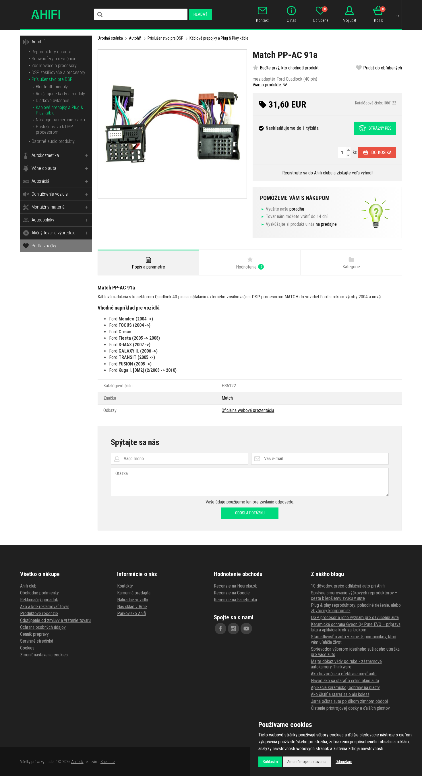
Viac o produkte (267, 84)
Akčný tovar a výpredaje (54, 233)
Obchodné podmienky (39, 593)
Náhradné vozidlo (132, 599)
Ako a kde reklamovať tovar (44, 606)
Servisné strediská (36, 641)
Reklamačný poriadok (39, 599)
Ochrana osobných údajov (43, 627)
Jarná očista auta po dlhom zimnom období (349, 701)
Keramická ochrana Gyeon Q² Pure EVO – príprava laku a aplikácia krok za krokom (355, 627)
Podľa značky (44, 245)
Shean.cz (107, 761)
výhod (366, 173)
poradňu (296, 209)
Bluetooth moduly (52, 87)
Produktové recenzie (39, 613)
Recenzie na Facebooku (235, 599)
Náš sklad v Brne (132, 606)
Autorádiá (40, 181)
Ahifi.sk (77, 761)
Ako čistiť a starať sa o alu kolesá (340, 694)
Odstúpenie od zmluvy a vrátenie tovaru (55, 620)
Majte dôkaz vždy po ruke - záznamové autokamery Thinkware (346, 664)
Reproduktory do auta (51, 52)
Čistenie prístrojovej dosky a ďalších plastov (350, 708)
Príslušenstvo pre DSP (52, 79)
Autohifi (39, 41)
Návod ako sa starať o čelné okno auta (345, 680)
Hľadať (200, 14)
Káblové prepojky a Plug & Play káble (218, 38)
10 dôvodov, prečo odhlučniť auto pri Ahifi (348, 586)
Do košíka (381, 152)
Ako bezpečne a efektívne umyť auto (344, 673)
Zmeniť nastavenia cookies (44, 655)
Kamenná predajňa (133, 593)
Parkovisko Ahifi (131, 613)
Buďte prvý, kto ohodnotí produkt (289, 68)
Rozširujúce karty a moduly (60, 93)
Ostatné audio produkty (53, 141)
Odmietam (344, 761)
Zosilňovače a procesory (54, 65)
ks (354, 152)
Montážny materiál (48, 207)
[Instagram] (233, 628)
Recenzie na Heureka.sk (235, 586)
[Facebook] (220, 628)
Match (227, 398)
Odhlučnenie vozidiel (50, 194)
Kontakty (125, 586)
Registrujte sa (294, 173)
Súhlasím (270, 761)
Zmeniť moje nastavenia (306, 761)
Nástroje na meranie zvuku (60, 119)
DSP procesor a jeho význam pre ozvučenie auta (355, 617)
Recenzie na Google (232, 593)
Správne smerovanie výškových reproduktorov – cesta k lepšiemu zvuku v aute (354, 595)
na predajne (326, 224)
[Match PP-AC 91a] (172, 124)
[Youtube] (246, 628)
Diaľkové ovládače (52, 100)
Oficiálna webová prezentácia (248, 410)
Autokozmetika (45, 155)
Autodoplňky (43, 220)
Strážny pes (380, 128)
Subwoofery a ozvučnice (54, 58)
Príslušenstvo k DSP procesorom (54, 129)
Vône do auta (44, 168)
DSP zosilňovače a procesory (58, 72)
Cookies (27, 648)
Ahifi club (28, 586)
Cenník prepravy (34, 634)
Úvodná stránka (110, 38)
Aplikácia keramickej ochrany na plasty (345, 687)
